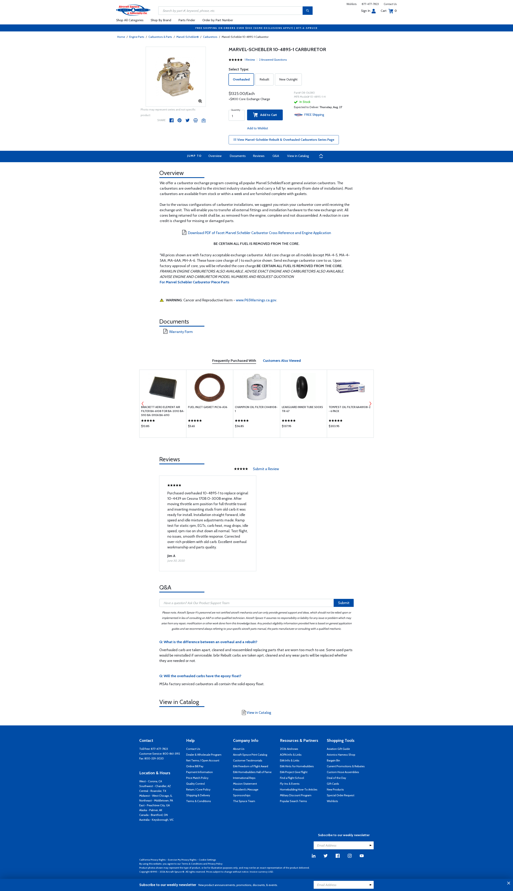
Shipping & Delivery (198, 795)
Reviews (259, 156)
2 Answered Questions (273, 59)
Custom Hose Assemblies (343, 772)
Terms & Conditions (198, 801)
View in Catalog (298, 156)
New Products (335, 789)
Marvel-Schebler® (187, 37)
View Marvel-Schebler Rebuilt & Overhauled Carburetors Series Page (285, 140)
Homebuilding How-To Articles (298, 789)
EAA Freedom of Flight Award (250, 766)
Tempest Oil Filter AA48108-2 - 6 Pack (350, 409)
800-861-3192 (171, 753)
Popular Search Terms (293, 801)
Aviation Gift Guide (338, 749)
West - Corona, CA (150, 781)
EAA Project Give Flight (293, 772)
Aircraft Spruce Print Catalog (250, 754)
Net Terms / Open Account (202, 760)
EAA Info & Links (289, 760)
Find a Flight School (292, 778)
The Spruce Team (244, 801)
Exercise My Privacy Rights (182, 859)
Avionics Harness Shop (341, 754)
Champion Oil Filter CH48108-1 (256, 409)
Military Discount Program (295, 795)
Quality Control (195, 783)
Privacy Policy (215, 863)
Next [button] (370, 403)
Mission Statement (245, 783)
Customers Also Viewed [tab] (282, 360)
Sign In (365, 11)
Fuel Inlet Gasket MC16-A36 (207, 407)
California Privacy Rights (152, 859)
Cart (389, 11)
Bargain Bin (333, 760)
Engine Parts (136, 37)
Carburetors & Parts (160, 37)
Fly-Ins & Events (290, 783)
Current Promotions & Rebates (346, 766)
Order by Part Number (217, 20)
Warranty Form (181, 332)
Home (121, 37)
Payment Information (199, 772)
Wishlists (351, 4)
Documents (238, 156)
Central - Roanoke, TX (152, 791)
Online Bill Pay (194, 766)
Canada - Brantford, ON (153, 815)
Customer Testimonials (247, 760)
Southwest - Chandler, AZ (155, 786)
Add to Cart (267, 115)
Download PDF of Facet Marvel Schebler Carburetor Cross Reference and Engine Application (259, 233)
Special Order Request (340, 795)
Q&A (276, 156)
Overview (215, 156)
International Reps (244, 778)
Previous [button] (142, 403)
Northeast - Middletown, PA (156, 800)
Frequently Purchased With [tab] (234, 360)
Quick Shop (162, 427)
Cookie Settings (207, 859)
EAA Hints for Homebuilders (297, 766)
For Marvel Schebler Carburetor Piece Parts (194, 282)
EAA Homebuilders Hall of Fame (252, 772)
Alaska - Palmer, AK (150, 810)
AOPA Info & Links (291, 754)
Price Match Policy (197, 778)
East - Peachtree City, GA (154, 805)
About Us (238, 749)
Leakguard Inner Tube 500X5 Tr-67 (302, 409)
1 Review (250, 59)
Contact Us (390, 4)
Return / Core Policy (198, 789)
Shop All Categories (129, 20)
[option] (176, 77)
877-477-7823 (370, 4)
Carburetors (210, 37)
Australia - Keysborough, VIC (156, 820)
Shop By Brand (161, 20)
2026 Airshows (289, 749)
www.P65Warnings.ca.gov (256, 300)
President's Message (245, 789)
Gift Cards (333, 783)
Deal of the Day (336, 778)
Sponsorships (241, 795)
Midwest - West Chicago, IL (155, 795)
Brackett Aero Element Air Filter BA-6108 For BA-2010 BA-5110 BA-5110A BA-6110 (162, 411)
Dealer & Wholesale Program (203, 754)
